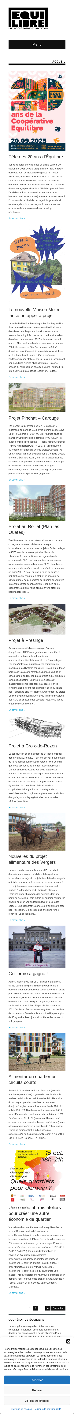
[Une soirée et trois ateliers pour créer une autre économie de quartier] (37, 1176)
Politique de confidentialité (47, 1408)
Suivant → (58, 1308)
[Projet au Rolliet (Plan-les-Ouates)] (37, 504)
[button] (68, 1341)
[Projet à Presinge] (37, 620)
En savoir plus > (17, 218)
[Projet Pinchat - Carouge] (37, 398)
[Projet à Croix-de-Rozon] (37, 728)
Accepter (37, 1380)
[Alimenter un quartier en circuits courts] (37, 1053)
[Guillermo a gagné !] (37, 947)
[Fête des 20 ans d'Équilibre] (37, 112)
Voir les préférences (37, 1401)
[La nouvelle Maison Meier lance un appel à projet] (37, 265)
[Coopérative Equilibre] (28, 18)
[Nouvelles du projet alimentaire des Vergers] (37, 832)
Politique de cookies (21, 1408)
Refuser (37, 1390)
